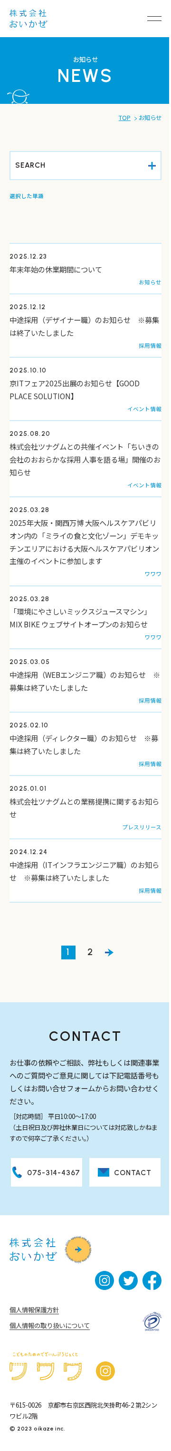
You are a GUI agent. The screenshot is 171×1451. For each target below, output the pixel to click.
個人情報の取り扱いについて (50, 1325)
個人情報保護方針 (34, 1309)
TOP (125, 117)
